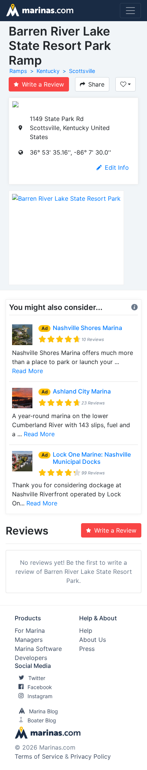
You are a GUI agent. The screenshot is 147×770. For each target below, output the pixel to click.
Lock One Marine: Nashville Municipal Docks (92, 458)
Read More (27, 371)
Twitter (36, 678)
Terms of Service (39, 756)
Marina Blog (43, 711)
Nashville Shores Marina (87, 328)
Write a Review (43, 84)
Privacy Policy (90, 756)
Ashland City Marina (82, 391)
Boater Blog (42, 720)
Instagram (40, 696)
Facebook (40, 687)
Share (96, 84)
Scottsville (82, 71)
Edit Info (117, 167)
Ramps (18, 71)
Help (85, 630)
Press (87, 648)
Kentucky (48, 71)
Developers (31, 658)
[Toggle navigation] (130, 10)
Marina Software (38, 648)
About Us (92, 639)
